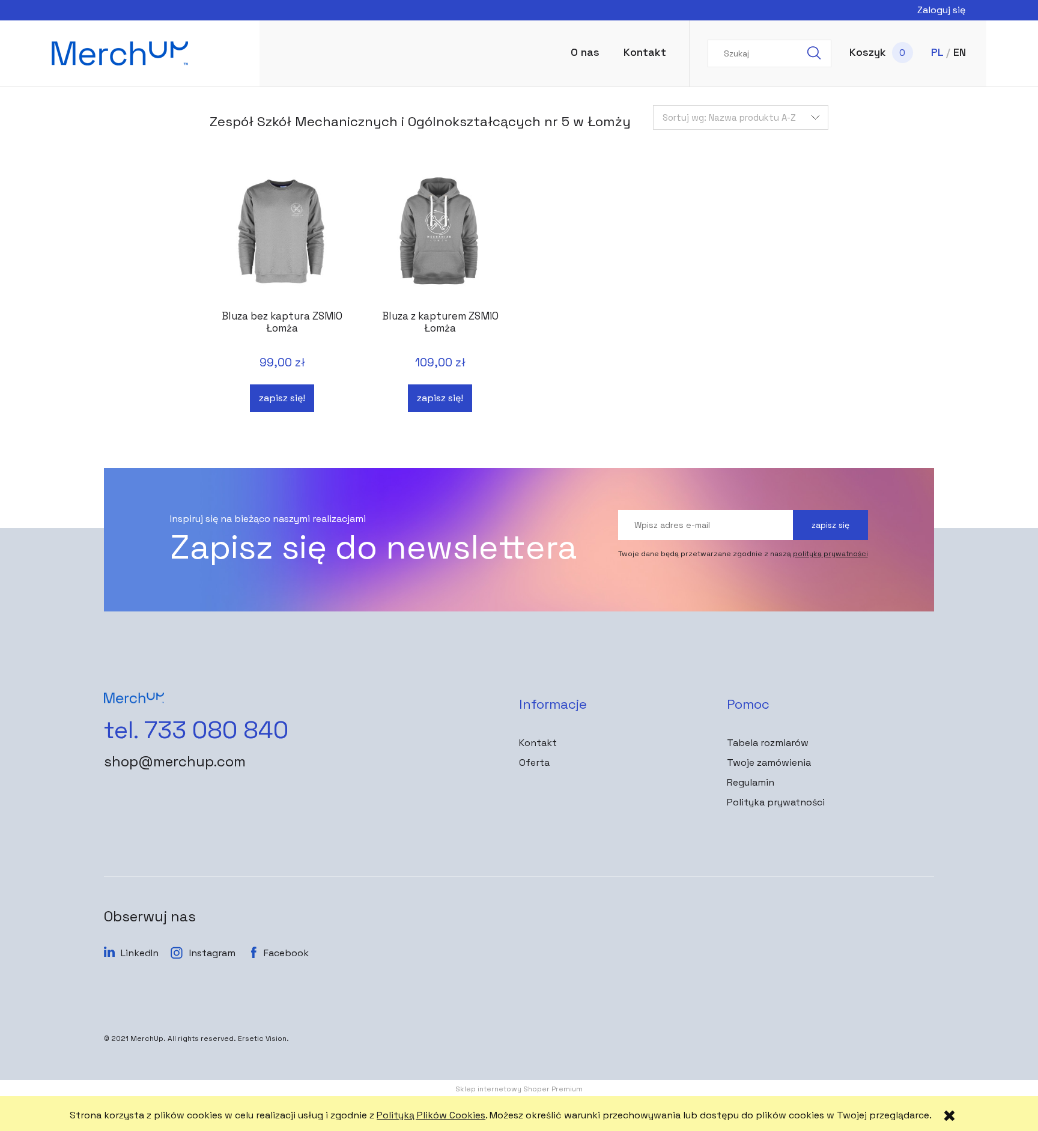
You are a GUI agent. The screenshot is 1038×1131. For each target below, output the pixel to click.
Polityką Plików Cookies (431, 1115)
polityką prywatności (830, 554)
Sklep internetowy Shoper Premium (519, 1089)
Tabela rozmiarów (768, 742)
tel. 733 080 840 (196, 730)
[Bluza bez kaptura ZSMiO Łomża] (282, 237)
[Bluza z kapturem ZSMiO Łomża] (440, 237)
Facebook (286, 953)
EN (959, 52)
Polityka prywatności (776, 802)
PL (937, 52)
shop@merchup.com (175, 761)
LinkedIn (140, 953)
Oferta (534, 762)
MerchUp (146, 1038)
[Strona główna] (145, 53)
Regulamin (750, 782)
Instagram (212, 953)
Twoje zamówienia (769, 762)
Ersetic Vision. (263, 1038)
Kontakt (538, 742)
